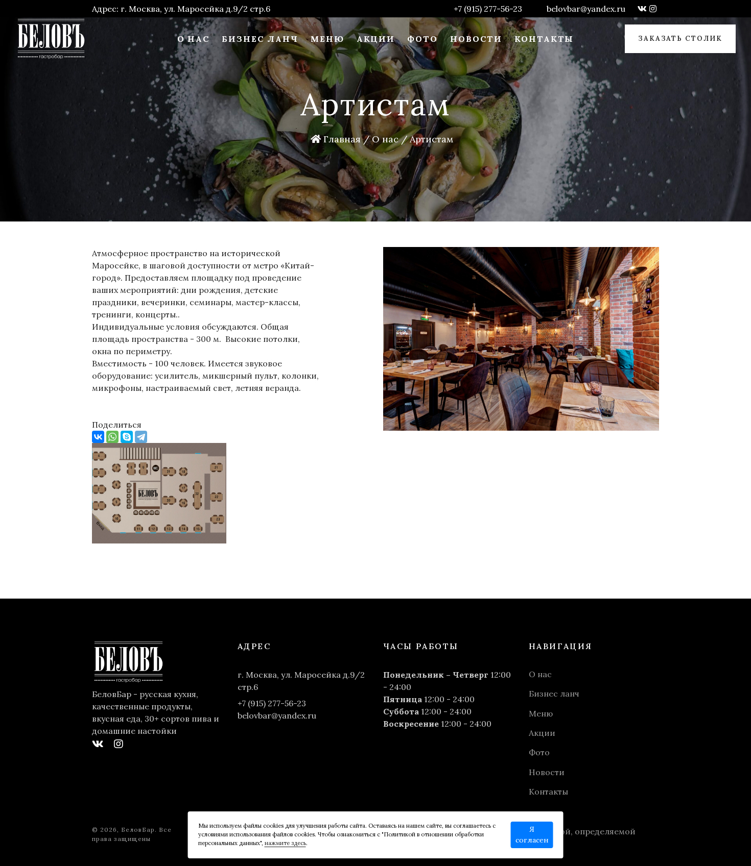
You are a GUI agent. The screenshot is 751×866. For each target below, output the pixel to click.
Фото (422, 39)
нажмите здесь (285, 843)
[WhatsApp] (112, 437)
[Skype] (127, 437)
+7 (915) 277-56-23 (488, 9)
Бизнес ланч (260, 39)
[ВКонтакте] (98, 437)
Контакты (544, 39)
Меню (327, 39)
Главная (341, 139)
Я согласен (532, 835)
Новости (476, 39)
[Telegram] (141, 437)
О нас (193, 39)
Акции (376, 39)
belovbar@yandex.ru (586, 9)
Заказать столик (680, 38)
